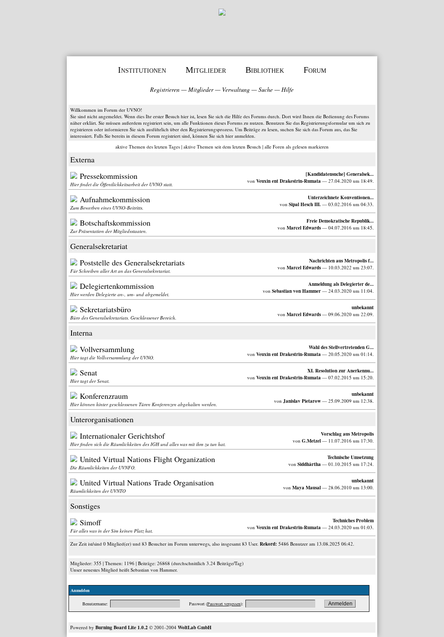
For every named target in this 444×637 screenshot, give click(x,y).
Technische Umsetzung (350, 457)
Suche (265, 89)
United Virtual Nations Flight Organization (147, 459)
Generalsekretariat (98, 246)
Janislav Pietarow (302, 401)
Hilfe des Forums (249, 116)
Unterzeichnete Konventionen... (341, 197)
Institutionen (142, 69)
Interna (81, 332)
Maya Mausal (306, 487)
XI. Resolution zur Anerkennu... (340, 370)
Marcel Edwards (304, 227)
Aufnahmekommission (115, 199)
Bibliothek (264, 69)
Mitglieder (206, 69)
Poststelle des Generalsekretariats (132, 262)
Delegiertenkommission (117, 286)
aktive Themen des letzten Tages (147, 146)
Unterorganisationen (102, 419)
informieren (116, 129)
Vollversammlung (107, 349)
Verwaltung (236, 89)
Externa (82, 159)
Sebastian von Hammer (296, 291)
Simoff (90, 522)
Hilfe (287, 89)
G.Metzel (311, 440)
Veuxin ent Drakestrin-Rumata (288, 181)
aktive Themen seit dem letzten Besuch (222, 146)
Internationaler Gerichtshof (122, 435)
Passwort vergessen (224, 604)
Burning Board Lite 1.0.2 (121, 627)
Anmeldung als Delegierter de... (341, 284)
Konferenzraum (104, 396)
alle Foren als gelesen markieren (296, 146)
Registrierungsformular (324, 123)
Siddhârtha (309, 464)
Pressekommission (108, 176)
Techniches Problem (353, 520)
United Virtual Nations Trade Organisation (147, 482)
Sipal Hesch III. (305, 204)
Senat (88, 372)
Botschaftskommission (115, 222)
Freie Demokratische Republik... (340, 220)
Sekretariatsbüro (105, 309)
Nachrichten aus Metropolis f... (341, 260)
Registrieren (165, 89)
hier (229, 136)
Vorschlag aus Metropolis (347, 433)
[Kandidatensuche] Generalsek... (340, 174)
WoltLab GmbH (195, 627)
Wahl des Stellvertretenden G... (341, 347)
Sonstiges (85, 506)
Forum (315, 69)
